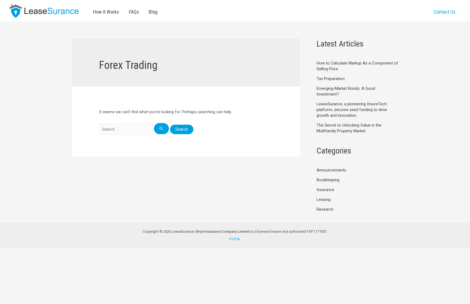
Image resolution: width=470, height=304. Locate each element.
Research (325, 209)
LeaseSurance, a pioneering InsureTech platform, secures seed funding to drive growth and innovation (352, 110)
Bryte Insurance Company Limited (222, 231)
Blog (153, 12)
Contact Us (445, 12)
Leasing (323, 199)
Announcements (331, 170)
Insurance (325, 189)
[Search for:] (134, 129)
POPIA (234, 239)
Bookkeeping (328, 179)
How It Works (106, 12)
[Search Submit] (161, 128)
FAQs (134, 12)
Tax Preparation (331, 78)
